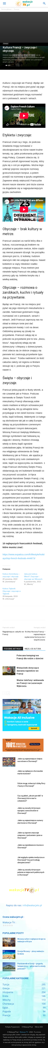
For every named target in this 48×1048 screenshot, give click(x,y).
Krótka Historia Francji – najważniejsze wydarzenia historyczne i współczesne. (35, 636)
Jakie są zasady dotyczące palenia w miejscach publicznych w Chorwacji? (30, 872)
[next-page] (8, 693)
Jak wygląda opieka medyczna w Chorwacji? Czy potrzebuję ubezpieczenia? (30, 860)
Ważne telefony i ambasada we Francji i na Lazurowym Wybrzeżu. (30, 683)
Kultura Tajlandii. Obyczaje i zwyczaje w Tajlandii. (12, 591)
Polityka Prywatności (12, 1027)
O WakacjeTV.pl (27, 1027)
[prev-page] (4, 693)
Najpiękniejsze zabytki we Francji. (13, 633)
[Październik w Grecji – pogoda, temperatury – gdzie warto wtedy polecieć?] (9, 966)
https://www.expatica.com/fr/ (17, 554)
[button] (4, 3)
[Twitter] (11, 75)
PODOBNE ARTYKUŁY (13, 649)
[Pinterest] (16, 75)
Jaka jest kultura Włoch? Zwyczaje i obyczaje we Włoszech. (33, 576)
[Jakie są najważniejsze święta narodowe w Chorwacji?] (9, 761)
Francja (16, 9)
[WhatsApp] (22, 75)
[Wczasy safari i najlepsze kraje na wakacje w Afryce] (9, 942)
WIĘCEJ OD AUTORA (33, 649)
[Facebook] (5, 75)
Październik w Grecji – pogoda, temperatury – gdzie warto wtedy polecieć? (31, 966)
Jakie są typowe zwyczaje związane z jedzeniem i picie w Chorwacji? (29, 835)
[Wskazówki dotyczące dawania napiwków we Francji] (9, 670)
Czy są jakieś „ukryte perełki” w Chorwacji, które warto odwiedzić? (30, 798)
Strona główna (6, 9)
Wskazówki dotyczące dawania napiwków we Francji (28, 671)
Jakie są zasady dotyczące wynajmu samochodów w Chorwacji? (28, 810)
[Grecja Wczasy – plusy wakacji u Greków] (9, 954)
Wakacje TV (24, 1032)
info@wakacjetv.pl (32, 905)
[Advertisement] (24, 27)
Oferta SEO (39, 1027)
